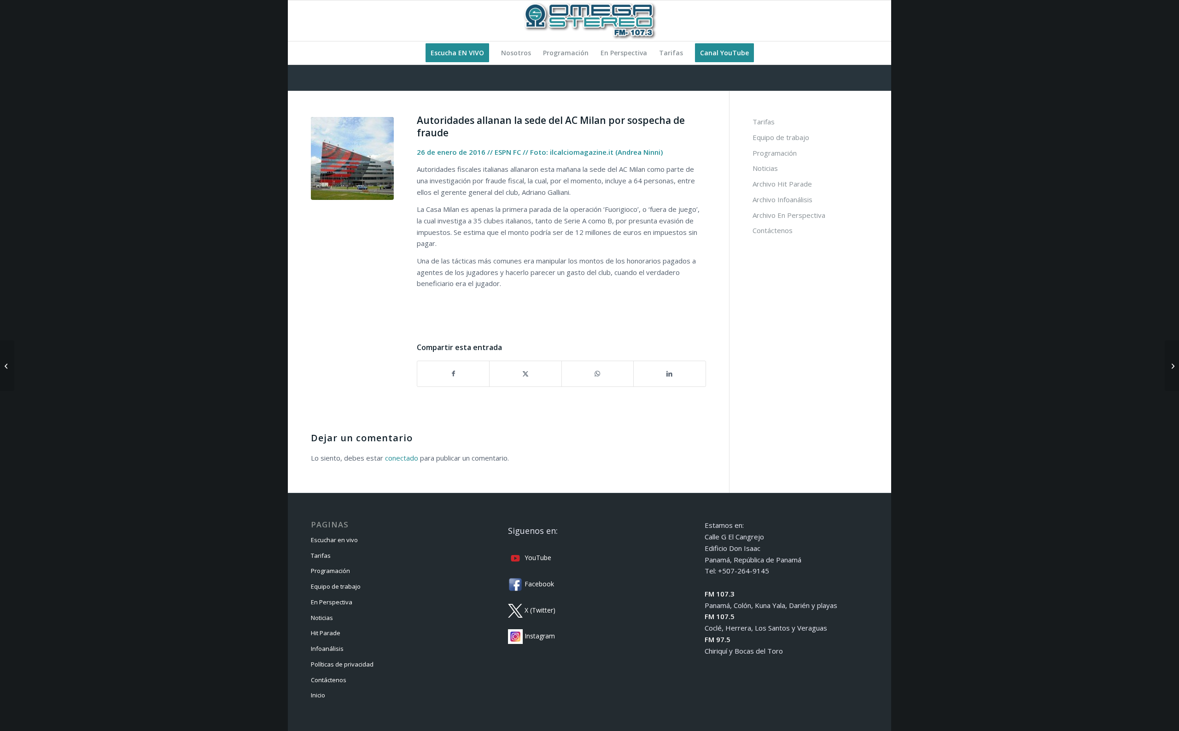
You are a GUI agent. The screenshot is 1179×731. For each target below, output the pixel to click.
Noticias (765, 168)
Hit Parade (325, 633)
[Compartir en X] (525, 373)
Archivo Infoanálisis (782, 199)
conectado (401, 457)
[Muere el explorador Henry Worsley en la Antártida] (7, 365)
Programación (775, 153)
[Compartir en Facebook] (453, 373)
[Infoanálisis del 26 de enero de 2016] (1172, 365)
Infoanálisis (327, 648)
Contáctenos (773, 230)
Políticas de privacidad (342, 664)
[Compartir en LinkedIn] (669, 373)
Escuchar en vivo (334, 540)
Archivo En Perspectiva (789, 215)
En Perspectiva (331, 602)
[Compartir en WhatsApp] (597, 373)
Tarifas (764, 121)
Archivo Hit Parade (782, 183)
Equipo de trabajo (781, 137)
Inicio (318, 695)
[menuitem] (457, 52)
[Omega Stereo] (589, 20)
